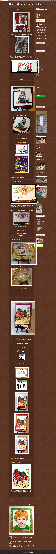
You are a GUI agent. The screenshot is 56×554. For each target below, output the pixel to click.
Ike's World (20, 363)
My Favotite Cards (38, 15)
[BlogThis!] (20, 79)
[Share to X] (21, 79)
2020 (37, 81)
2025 (37, 55)
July (37, 73)
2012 (37, 90)
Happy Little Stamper (19, 233)
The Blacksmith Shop (15, 462)
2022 (37, 58)
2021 (37, 59)
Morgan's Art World (19, 142)
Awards (37, 13)
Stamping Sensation (19, 135)
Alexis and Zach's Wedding (16, 239)
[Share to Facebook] (22, 79)
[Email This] (19, 79)
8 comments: (16, 235)
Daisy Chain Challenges (20, 347)
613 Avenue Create (19, 227)
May (37, 75)
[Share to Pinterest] (23, 177)
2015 (37, 87)
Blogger (32, 552)
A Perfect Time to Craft (19, 139)
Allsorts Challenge (18, 289)
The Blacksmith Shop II (16, 300)
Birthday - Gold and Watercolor (18, 181)
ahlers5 (41, 23)
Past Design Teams (38, 14)
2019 (37, 82)
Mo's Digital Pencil (38, 201)
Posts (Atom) (14, 500)
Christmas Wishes (15, 536)
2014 (37, 88)
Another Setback (38, 219)
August (38, 65)
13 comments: (17, 177)
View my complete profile (39, 40)
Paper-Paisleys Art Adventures (40, 221)
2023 (37, 57)
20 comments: (17, 458)
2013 (37, 89)
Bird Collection (37, 16)
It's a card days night (39, 227)
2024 (37, 56)
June (38, 74)
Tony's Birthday (14, 83)
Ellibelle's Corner (19, 351)
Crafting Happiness (19, 288)
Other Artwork (37, 17)
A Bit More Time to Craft (19, 138)
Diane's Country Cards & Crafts (25, 3)
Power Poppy (37, 202)
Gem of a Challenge (19, 230)
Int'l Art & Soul (19, 364)
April (37, 76)
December (38, 60)
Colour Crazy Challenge (18, 350)
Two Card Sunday (14, 9)
